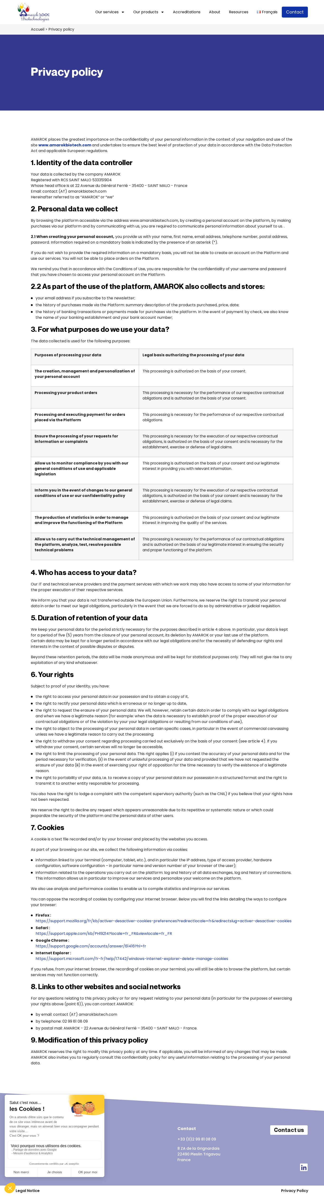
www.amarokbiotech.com (65, 145)
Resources (238, 12)
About (214, 12)
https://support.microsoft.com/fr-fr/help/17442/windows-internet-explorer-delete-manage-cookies (132, 958)
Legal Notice (28, 1190)
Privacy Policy (294, 1190)
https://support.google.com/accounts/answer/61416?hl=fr (91, 946)
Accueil (37, 29)
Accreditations (186, 12)
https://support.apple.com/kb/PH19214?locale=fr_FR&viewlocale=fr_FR (104, 933)
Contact (295, 12)
